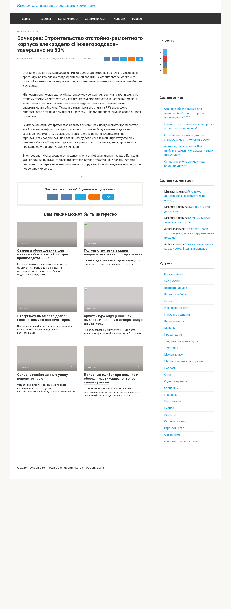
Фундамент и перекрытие (181, 441)
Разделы (45, 18)
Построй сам (172, 401)
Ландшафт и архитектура (181, 341)
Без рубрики (172, 281)
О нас (167, 374)
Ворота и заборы (175, 294)
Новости (119, 18)
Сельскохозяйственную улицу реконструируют (42, 377)
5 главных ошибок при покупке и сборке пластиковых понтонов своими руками (111, 378)
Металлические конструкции (183, 361)
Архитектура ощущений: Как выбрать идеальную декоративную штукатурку (113, 320)
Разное (137, 18)
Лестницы (171, 348)
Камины (169, 328)
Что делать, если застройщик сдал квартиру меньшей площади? (189, 233)
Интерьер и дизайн (177, 314)
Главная (26, 18)
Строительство (174, 428)
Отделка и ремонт (176, 381)
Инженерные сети (176, 308)
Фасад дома (172, 435)
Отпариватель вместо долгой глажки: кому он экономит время (45, 318)
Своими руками (95, 18)
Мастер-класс (173, 354)
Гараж (168, 301)
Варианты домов (175, 288)
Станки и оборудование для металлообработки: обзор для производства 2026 (42, 254)
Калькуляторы (68, 18)
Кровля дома (173, 334)
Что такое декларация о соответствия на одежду (184, 196)
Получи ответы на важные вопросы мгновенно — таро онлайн (113, 252)
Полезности (172, 394)
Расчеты (170, 414)
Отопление (171, 388)
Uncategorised (173, 274)
